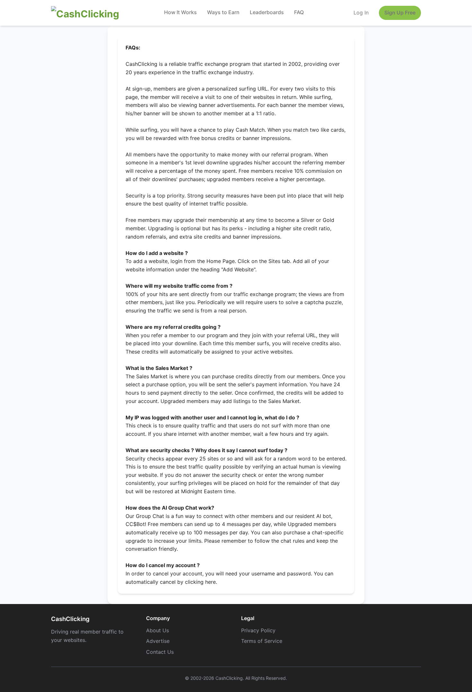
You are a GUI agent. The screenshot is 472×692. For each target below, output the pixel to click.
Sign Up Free (399, 12)
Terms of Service (261, 641)
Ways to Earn (223, 12)
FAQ (299, 12)
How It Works (180, 12)
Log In (361, 12)
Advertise (158, 641)
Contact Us (160, 652)
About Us (157, 630)
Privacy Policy (258, 630)
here (210, 582)
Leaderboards (267, 12)
